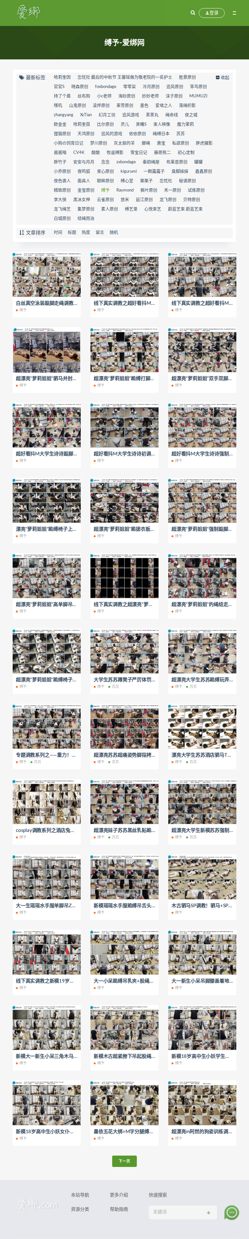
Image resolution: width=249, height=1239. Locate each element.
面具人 (83, 181)
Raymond (125, 190)
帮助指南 (119, 1209)
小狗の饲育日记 (68, 143)
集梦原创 (85, 209)
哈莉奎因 (62, 77)
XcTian (86, 115)
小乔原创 (62, 171)
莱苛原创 (124, 106)
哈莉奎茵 (81, 124)
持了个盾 (62, 96)
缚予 (105, 190)
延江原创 (144, 200)
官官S (59, 87)
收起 (225, 78)
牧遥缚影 (115, 153)
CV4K (79, 153)
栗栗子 (146, 181)
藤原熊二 (162, 153)
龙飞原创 (168, 200)
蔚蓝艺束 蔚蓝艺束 (185, 209)
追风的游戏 (111, 134)
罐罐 (198, 162)
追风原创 (174, 87)
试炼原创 (196, 190)
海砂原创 (126, 96)
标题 (72, 232)
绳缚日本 (161, 134)
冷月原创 (151, 87)
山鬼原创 (77, 106)
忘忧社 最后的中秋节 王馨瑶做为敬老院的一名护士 (124, 77)
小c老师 (104, 96)
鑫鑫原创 (203, 171)
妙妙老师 (150, 96)
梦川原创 (98, 143)
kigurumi (129, 171)
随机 (114, 232)
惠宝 (161, 143)
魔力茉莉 (185, 124)
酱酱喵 (60, 153)
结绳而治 (85, 219)
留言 (100, 232)
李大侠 (60, 200)
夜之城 (191, 115)
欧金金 (60, 124)
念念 (105, 162)
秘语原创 (187, 181)
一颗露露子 (154, 171)
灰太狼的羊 (124, 143)
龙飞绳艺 (62, 209)
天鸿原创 (85, 134)
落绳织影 (187, 106)
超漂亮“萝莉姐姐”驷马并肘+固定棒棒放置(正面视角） (72, 378)
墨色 (144, 106)
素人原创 (109, 209)
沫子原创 (174, 96)
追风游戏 (130, 115)
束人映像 (161, 124)
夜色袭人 (62, 181)
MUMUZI (198, 96)
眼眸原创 (105, 181)
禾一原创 (172, 190)
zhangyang (63, 115)
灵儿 (125, 124)
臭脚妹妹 (180, 171)
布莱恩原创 (176, 162)
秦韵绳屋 (151, 162)
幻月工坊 (107, 115)
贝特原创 (191, 200)
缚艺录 (131, 209)
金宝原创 (85, 190)
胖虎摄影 (204, 143)
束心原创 (105, 171)
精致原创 (62, 190)
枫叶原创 (148, 190)
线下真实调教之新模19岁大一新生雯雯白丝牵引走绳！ (74, 981)
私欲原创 (180, 143)
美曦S (141, 124)
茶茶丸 (152, 115)
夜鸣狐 (83, 171)
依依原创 (137, 134)
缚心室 (127, 181)
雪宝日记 (138, 153)
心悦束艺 (152, 209)
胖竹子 (60, 162)
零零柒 (129, 87)
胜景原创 (187, 77)
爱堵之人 (163, 106)
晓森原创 (79, 87)
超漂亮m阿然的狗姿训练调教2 (204, 1131)
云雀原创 (105, 200)
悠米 (125, 200)
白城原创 (62, 219)
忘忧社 (166, 181)
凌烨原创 (101, 106)
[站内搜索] (193, 13)
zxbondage (126, 162)
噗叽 (58, 106)
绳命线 (171, 115)
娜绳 (146, 143)
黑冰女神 (81, 200)
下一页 (124, 1161)
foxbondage (105, 87)
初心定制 (186, 153)
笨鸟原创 (198, 87)
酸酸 (95, 153)
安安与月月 (83, 162)
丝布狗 (83, 96)
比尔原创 (105, 124)
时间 (58, 232)
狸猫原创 (62, 134)
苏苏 (180, 134)
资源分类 (80, 1209)
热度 (86, 232)
